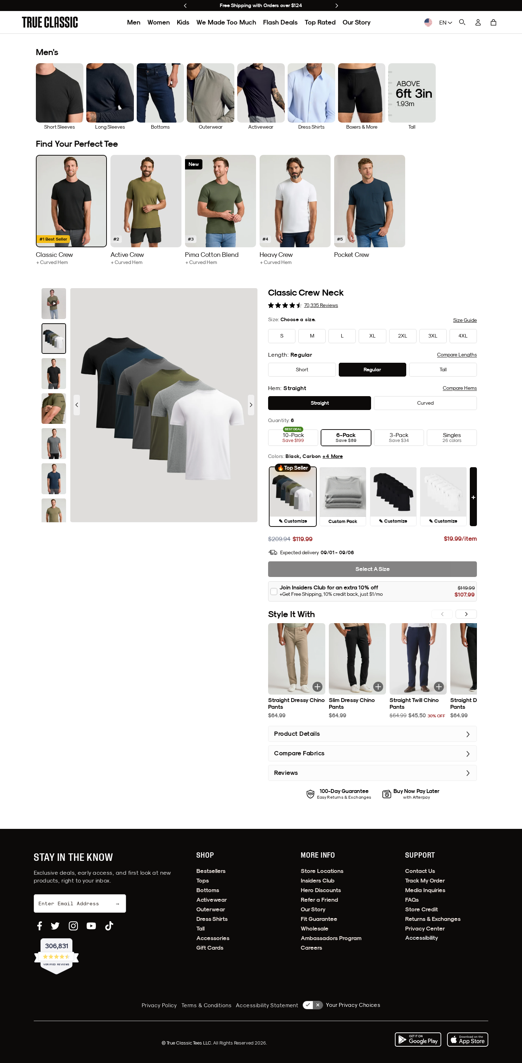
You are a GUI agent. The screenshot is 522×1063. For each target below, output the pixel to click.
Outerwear (210, 909)
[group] (71, 210)
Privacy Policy (159, 1005)
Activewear (211, 899)
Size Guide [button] (465, 320)
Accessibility (421, 937)
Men (133, 22)
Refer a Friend (319, 899)
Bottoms (207, 890)
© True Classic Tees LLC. (187, 1043)
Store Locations (322, 871)
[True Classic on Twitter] (55, 925)
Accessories (212, 938)
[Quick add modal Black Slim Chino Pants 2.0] (378, 687)
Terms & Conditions (206, 1005)
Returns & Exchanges (433, 919)
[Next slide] (337, 5)
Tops (202, 880)
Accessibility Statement (267, 1005)
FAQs (412, 899)
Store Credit (421, 909)
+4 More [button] (332, 456)
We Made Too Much (226, 22)
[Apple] (467, 1039)
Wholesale (314, 928)
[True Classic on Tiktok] (109, 925)
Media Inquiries (425, 890)
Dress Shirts (212, 919)
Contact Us (420, 871)
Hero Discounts (321, 890)
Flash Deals (280, 22)
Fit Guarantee (319, 919)
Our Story (357, 22)
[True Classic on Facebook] (39, 925)
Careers (311, 947)
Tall (200, 928)
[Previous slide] (185, 5)
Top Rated (320, 22)
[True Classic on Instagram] (73, 925)
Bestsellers (210, 871)
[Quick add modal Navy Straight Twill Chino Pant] (439, 687)
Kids (183, 22)
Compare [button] (457, 354)
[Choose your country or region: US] (428, 22)
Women (158, 22)
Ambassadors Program (331, 938)
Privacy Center (425, 928)
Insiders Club (318, 880)
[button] (493, 22)
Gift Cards (209, 947)
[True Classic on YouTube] (91, 925)
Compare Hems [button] (460, 388)
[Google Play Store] (418, 1039)
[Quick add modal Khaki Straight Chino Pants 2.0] (317, 687)
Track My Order (425, 880)
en (443, 22)
